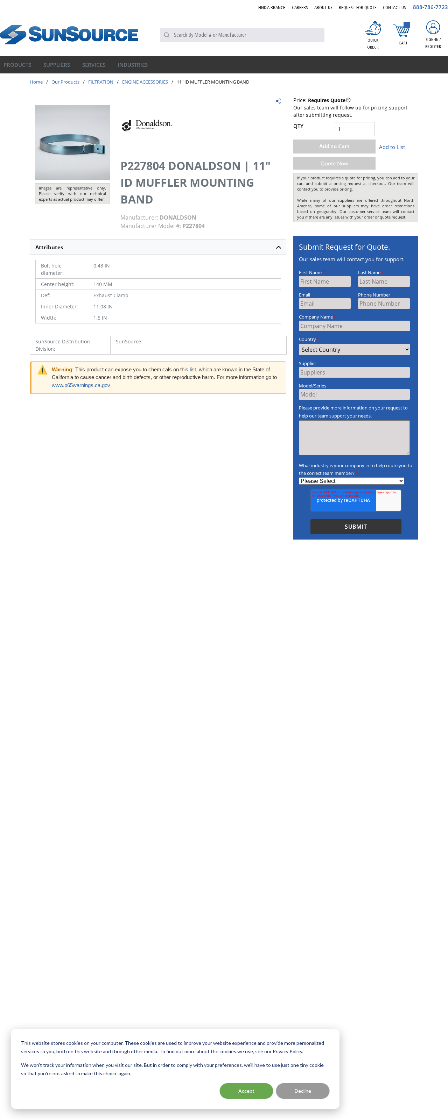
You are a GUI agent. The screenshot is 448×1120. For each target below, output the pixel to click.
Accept (246, 1091)
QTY (298, 125)
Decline (303, 1091)
